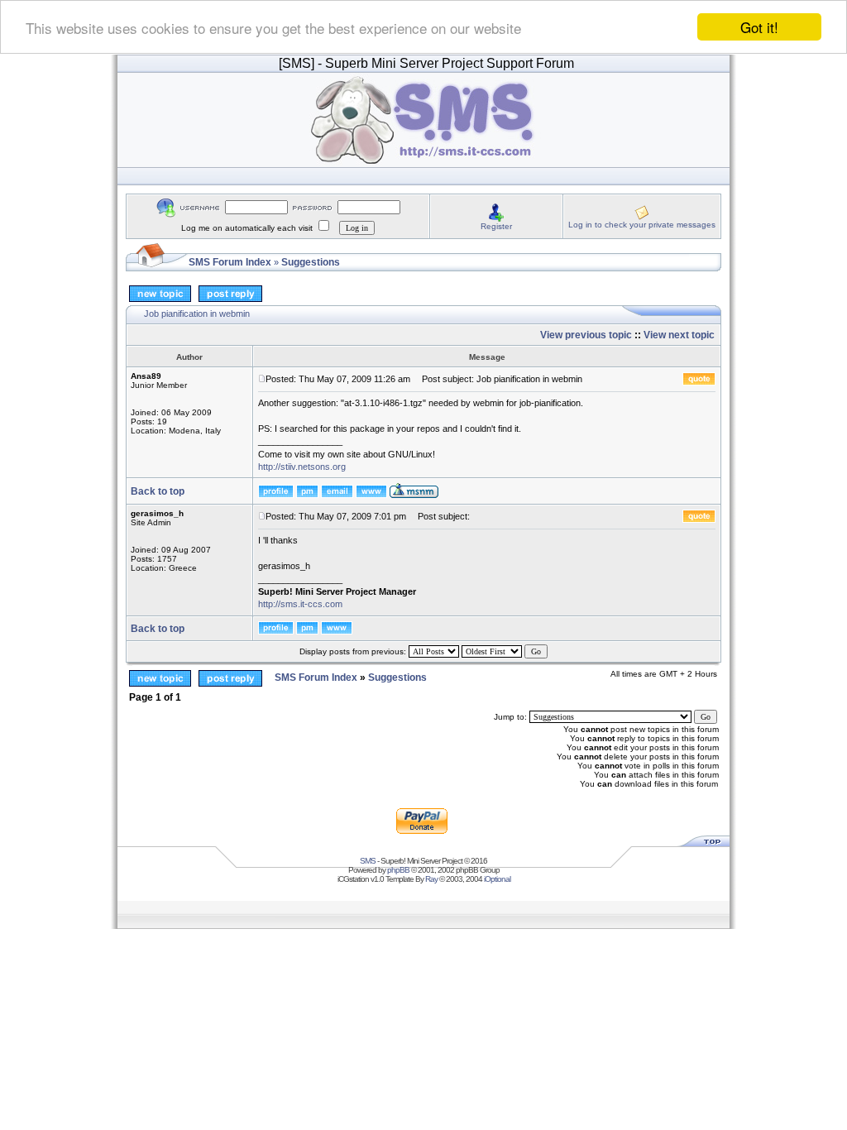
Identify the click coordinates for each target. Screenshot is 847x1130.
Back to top (157, 491)
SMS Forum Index (230, 262)
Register (496, 226)
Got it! (759, 27)
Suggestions (310, 262)
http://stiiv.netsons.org (302, 467)
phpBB (398, 869)
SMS (368, 860)
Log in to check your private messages (641, 224)
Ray (431, 878)
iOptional (497, 878)
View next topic (679, 335)
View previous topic (586, 335)
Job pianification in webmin (197, 313)
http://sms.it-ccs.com (300, 604)
